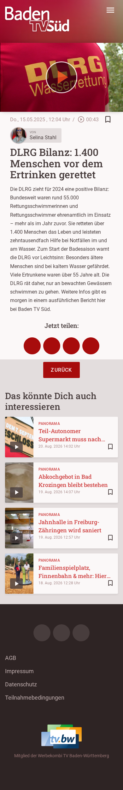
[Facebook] (41, 632)
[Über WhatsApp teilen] (71, 345)
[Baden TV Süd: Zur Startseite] (37, 18)
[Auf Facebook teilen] (32, 345)
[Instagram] (61, 632)
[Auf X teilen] (51, 345)
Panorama (49, 424)
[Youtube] (81, 632)
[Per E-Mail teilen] (90, 345)
